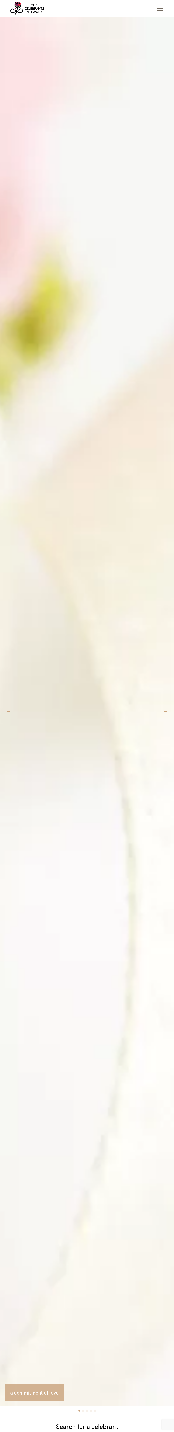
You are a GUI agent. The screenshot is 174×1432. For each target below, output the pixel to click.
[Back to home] (27, 8)
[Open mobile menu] (160, 8)
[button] (8, 711)
